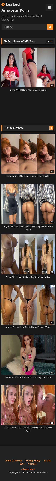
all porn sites (28, 469)
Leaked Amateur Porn (15, 7)
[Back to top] (46, 472)
